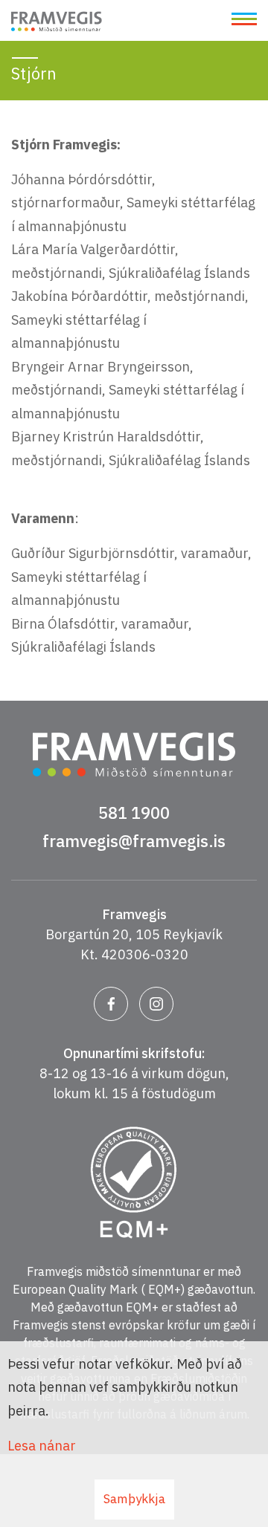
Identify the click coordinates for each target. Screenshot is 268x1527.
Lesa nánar (41, 1445)
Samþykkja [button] (134, 1499)
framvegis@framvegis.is (134, 841)
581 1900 (134, 812)
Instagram (156, 1004)
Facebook (111, 1004)
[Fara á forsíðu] (56, 23)
